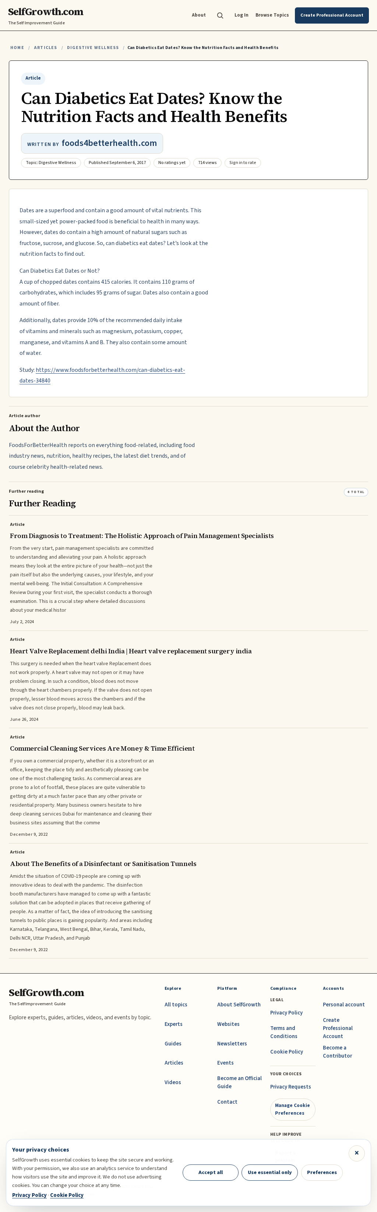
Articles (45, 48)
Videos (173, 1082)
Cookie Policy (286, 1052)
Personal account (344, 1005)
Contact (227, 1102)
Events (225, 1063)
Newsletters (232, 1044)
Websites (228, 1024)
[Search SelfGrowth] (220, 15)
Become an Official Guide (239, 1082)
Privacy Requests (290, 1087)
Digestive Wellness (93, 48)
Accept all (210, 1172)
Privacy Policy (286, 1013)
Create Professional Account (338, 1028)
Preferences (322, 1172)
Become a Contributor (337, 1052)
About (199, 14)
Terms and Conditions (283, 1032)
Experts (174, 1024)
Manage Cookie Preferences (292, 1109)
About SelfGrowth (239, 1005)
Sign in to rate (242, 163)
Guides (173, 1044)
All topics (176, 1005)
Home (17, 48)
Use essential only (270, 1172)
